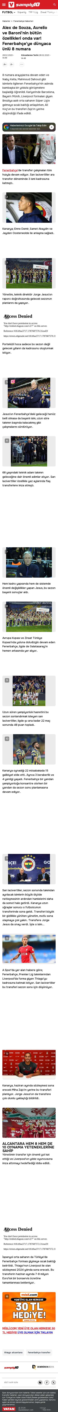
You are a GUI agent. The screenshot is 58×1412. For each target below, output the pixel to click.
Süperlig (22, 12)
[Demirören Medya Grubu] (43, 1367)
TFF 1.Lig (33, 12)
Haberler (6, 21)
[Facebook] (47, 1382)
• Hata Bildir (46, 1410)
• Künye (42, 1408)
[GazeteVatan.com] (8, 1409)
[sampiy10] (11, 1368)
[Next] (40, 1382)
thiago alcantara (13, 1352)
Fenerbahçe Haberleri (23, 21)
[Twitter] (53, 1382)
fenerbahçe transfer (39, 1352)
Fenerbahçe (31, 83)
